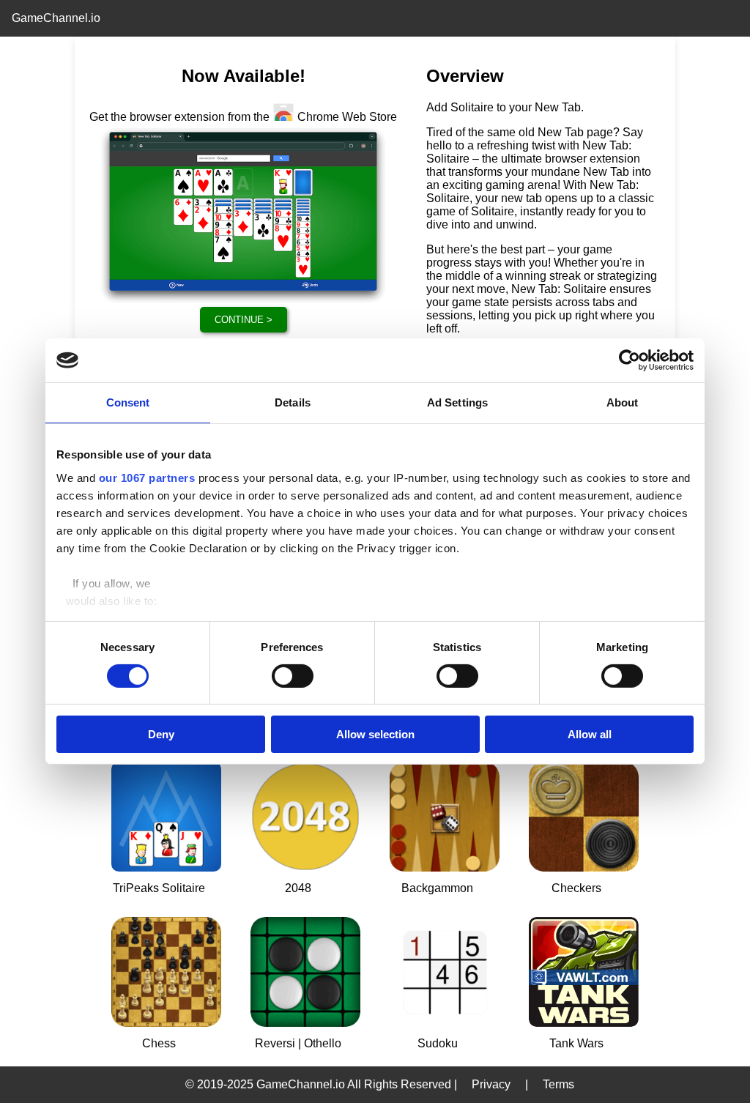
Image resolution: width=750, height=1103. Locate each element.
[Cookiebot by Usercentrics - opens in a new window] (629, 360)
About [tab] (622, 402)
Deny (161, 734)
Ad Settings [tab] (457, 402)
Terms (558, 1084)
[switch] (292, 676)
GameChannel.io (56, 18)
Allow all (590, 734)
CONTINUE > (243, 319)
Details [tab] (293, 402)
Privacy (491, 1084)
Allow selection (375, 734)
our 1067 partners (147, 477)
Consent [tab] (128, 402)
